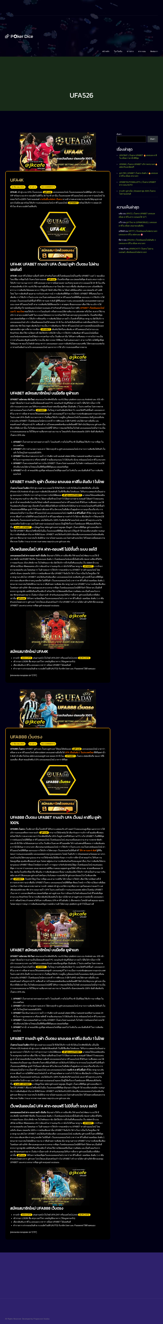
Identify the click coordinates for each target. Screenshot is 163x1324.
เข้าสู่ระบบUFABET (72, 495)
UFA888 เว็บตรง (26, 736)
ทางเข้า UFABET (22, 527)
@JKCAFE (84, 658)
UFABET (73, 203)
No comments (48, 187)
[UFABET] (19, 36)
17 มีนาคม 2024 (17, 744)
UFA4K (17, 180)
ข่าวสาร (33, 187)
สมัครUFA (26, 658)
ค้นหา (119, 134)
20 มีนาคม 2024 (17, 187)
